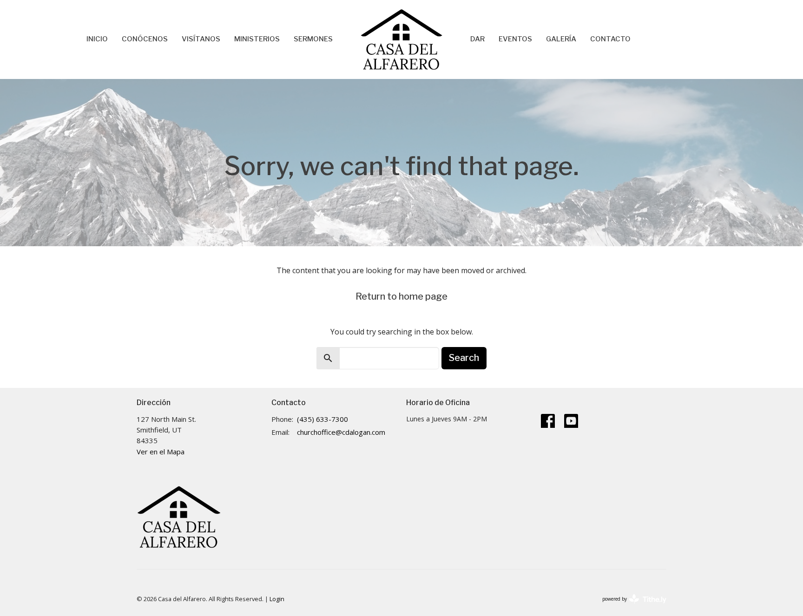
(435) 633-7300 (322, 419)
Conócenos (145, 39)
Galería (561, 39)
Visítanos (201, 39)
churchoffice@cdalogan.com (341, 432)
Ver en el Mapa (160, 451)
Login (277, 599)
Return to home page (401, 296)
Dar (477, 39)
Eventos (515, 39)
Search (464, 357)
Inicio (97, 39)
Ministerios (257, 39)
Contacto (610, 39)
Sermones (313, 39)
